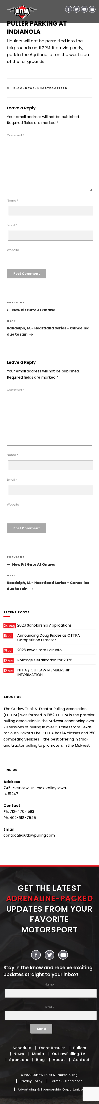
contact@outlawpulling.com (29, 835)
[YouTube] (63, 955)
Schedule (22, 1047)
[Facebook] (68, 9)
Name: (50, 984)
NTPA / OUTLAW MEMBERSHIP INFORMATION (43, 672)
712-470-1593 (22, 811)
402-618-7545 (23, 817)
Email (12, 225)
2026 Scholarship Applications (44, 625)
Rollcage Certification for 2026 (44, 660)
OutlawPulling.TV (68, 1053)
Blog (18, 88)
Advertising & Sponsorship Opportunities (51, 1089)
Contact (81, 1059)
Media (38, 1053)
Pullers (79, 1047)
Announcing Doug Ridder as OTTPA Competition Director (48, 638)
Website (13, 250)
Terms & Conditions (66, 1081)
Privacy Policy (31, 1081)
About (59, 1059)
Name (12, 200)
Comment (15, 135)
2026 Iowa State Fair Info (39, 650)
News (30, 88)
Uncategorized (52, 88)
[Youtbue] (84, 9)
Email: (49, 1007)
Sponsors (18, 1059)
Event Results (52, 1047)
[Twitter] (76, 9)
